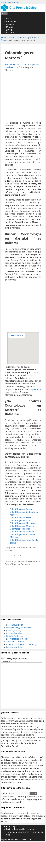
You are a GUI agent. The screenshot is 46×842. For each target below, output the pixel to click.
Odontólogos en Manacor (22, 526)
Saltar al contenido (10, 2)
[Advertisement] (23, 96)
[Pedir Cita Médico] (20, 10)
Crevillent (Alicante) (15, 641)
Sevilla (9, 29)
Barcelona (11, 21)
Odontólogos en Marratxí (22, 531)
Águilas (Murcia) (14, 633)
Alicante (10, 32)
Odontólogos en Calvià (21, 509)
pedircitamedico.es (12, 839)
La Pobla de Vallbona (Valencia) (21, 644)
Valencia (10, 24)
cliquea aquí (35, 389)
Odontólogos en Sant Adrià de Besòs (22, 561)
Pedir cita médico (9, 37)
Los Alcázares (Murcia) (17, 638)
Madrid (9, 27)
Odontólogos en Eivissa (21, 517)
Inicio (8, 18)
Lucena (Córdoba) (14, 647)
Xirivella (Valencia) (14, 636)
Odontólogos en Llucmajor (23, 523)
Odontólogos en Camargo (17, 564)
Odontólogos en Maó (20, 528)
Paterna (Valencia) (15, 624)
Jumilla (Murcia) (13, 630)
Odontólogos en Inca (20, 520)
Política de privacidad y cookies (20, 829)
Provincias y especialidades (14, 658)
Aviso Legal (11, 826)
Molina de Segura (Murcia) (18, 627)
